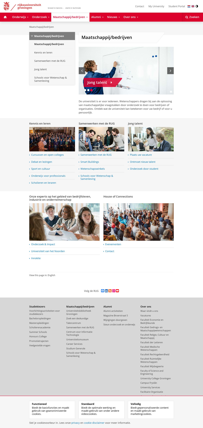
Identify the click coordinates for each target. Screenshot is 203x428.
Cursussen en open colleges (47, 154)
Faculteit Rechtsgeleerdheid (154, 354)
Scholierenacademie (39, 327)
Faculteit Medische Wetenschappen (150, 348)
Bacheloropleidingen (40, 318)
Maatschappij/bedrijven (41, 26)
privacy (75, 422)
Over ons (145, 306)
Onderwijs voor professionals (48, 175)
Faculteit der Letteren (151, 342)
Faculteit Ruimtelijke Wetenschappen (150, 360)
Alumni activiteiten (113, 310)
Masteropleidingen (39, 323)
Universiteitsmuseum (77, 339)
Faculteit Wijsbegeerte (152, 366)
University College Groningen (155, 378)
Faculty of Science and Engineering (151, 372)
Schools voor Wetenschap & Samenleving (97, 177)
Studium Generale (75, 348)
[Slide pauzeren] (171, 91)
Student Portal (176, 6)
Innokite (36, 258)
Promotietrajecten (38, 341)
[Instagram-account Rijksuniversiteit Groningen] (113, 291)
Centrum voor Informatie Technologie (79, 333)
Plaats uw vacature (141, 154)
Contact (139, 6)
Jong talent (135, 123)
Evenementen (113, 244)
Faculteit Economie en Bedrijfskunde (151, 321)
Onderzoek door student (144, 168)
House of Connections (118, 196)
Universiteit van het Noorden (48, 251)
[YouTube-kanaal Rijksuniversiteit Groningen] (117, 291)
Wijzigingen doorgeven (115, 319)
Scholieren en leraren (43, 182)
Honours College (38, 336)
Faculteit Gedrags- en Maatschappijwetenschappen (155, 329)
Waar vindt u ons (149, 310)
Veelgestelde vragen (39, 345)
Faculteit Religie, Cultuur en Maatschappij (154, 336)
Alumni (107, 306)
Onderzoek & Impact (43, 244)
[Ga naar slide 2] (88, 90)
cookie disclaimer (94, 422)
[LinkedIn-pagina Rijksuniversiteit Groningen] (106, 291)
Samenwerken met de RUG (97, 123)
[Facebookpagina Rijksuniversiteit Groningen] (102, 291)
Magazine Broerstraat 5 (115, 315)
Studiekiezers (37, 306)
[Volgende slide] (170, 70)
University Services (150, 387)
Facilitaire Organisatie (151, 391)
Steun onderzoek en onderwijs (119, 324)
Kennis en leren (40, 123)
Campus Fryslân (148, 382)
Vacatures (145, 315)
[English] (193, 6)
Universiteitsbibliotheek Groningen (78, 312)
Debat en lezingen (41, 161)
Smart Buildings (90, 161)
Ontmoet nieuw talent (142, 161)
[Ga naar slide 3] (91, 90)
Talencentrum (73, 323)
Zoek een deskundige (77, 318)
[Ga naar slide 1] (85, 90)
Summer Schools (38, 332)
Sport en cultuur (40, 168)
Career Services (74, 343)
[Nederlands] (189, 6)
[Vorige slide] (82, 70)
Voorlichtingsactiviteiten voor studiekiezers (44, 312)
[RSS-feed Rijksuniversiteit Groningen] (110, 291)
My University (156, 6)
